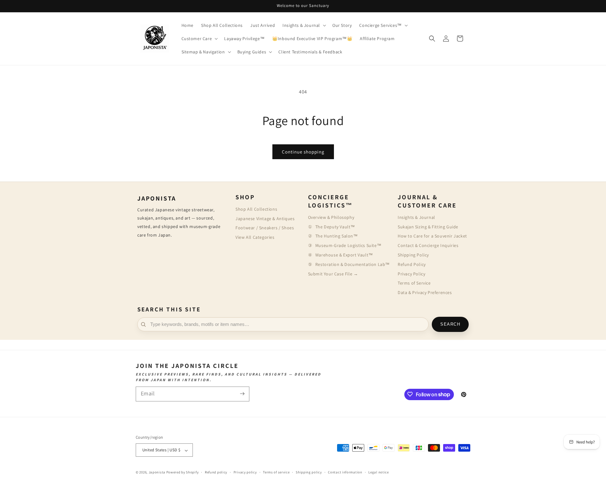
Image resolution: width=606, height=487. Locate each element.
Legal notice (378, 472)
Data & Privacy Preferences (425, 292)
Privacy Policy (411, 274)
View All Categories (254, 237)
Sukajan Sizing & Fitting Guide (428, 227)
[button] (304, 25)
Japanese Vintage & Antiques (264, 218)
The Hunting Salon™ (336, 236)
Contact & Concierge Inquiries (428, 245)
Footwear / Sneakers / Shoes (264, 228)
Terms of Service (414, 283)
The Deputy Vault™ (335, 227)
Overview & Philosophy (331, 217)
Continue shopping (303, 152)
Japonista (157, 472)
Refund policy (216, 472)
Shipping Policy (413, 255)
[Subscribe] (242, 393)
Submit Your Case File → (333, 274)
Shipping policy (309, 472)
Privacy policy (245, 472)
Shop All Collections (256, 209)
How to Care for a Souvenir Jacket (432, 236)
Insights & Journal (416, 217)
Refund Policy (412, 264)
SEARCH (450, 324)
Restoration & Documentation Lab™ (352, 264)
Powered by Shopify (182, 472)
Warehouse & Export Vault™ (344, 255)
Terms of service (276, 472)
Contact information (345, 472)
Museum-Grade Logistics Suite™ (348, 245)
